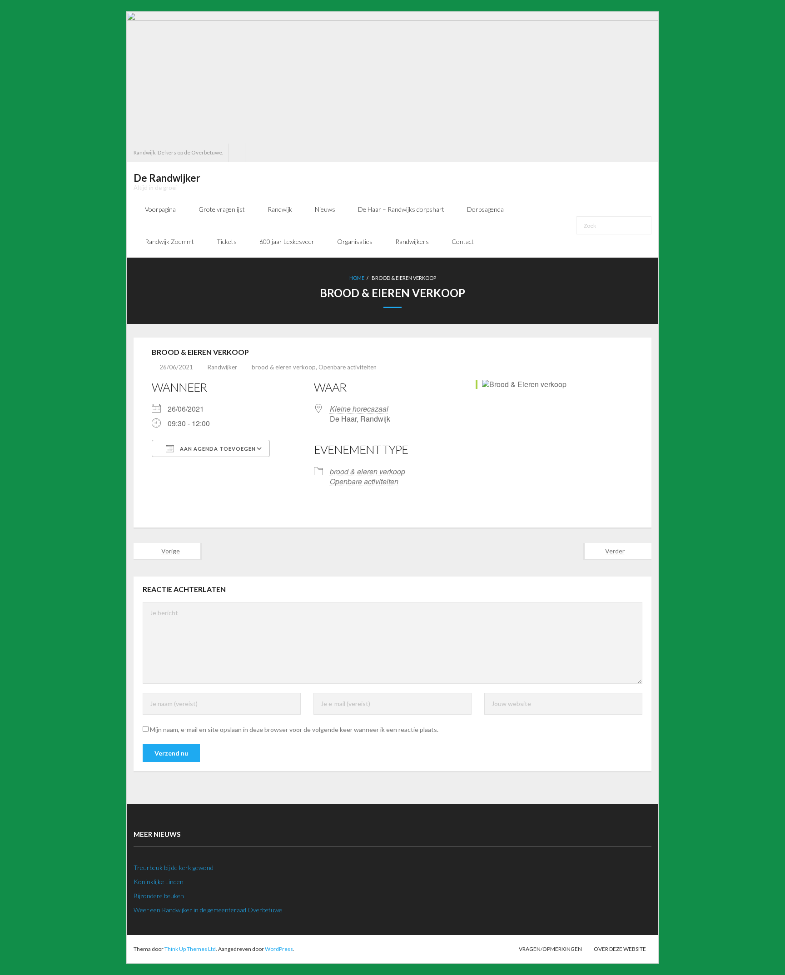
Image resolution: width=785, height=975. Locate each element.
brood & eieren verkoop (284, 367)
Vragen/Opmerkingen (550, 948)
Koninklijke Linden (159, 881)
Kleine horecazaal (359, 408)
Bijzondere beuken (159, 896)
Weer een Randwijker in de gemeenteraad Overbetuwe (208, 910)
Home (356, 278)
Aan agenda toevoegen (217, 449)
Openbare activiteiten (347, 367)
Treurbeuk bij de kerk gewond (174, 867)
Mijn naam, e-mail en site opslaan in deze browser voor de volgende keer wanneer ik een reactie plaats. (294, 729)
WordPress (279, 948)
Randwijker (222, 367)
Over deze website (620, 948)
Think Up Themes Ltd (190, 948)
